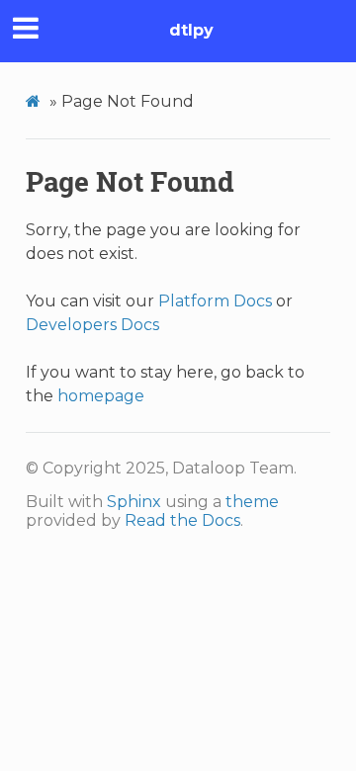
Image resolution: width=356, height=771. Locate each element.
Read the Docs (182, 520)
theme (252, 501)
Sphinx (134, 501)
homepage (100, 395)
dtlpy (191, 30)
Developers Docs (92, 324)
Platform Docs (215, 301)
